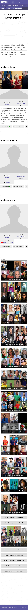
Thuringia (10, 242)
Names (9, 5)
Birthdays (15, 5)
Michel (18, 45)
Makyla (9, 54)
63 (22, 238)
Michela (13, 50)
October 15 (19, 176)
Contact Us (23, 607)
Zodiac (21, 5)
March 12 (19, 236)
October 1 (19, 103)
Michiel (23, 47)
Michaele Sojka (8, 200)
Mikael (14, 47)
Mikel (18, 47)
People (3, 5)
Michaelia (4, 54)
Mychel (19, 52)
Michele (3, 47)
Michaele (7, 104)
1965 (23, 103)
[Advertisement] (14, 30)
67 (22, 178)
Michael (12, 45)
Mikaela (3, 52)
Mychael (24, 50)
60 (22, 105)
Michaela (9, 47)
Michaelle (14, 52)
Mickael (7, 50)
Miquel (8, 52)
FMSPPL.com (14, 607)
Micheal (18, 50)
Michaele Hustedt (9, 140)
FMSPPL (5, 2)
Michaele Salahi (8, 67)
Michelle (22, 45)
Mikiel (14, 54)
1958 (24, 176)
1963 (23, 236)
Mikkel (3, 50)
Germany (8, 182)
